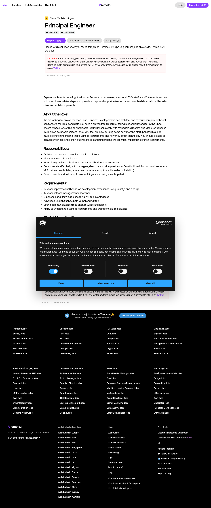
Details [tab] (105, 233)
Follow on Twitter (169, 453)
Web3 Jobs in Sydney (68, 492)
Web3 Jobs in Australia (69, 497)
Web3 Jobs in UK (66, 462)
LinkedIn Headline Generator (175, 437)
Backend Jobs (66, 329)
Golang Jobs (66, 413)
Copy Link (111, 40)
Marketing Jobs (161, 368)
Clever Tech (56, 18)
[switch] (88, 272)
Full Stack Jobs (114, 329)
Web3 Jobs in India (67, 442)
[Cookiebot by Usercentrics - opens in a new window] (158, 223)
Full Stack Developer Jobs (166, 408)
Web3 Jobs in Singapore (70, 447)
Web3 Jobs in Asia (67, 437)
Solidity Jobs (19, 333)
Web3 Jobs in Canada (68, 477)
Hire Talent (50, 5)
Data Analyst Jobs (115, 408)
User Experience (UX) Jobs (72, 403)
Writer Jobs (112, 353)
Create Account (116, 462)
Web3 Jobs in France (68, 472)
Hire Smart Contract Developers (124, 483)
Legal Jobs (18, 388)
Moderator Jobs (161, 403)
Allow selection (105, 283)
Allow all (150, 283)
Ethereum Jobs (20, 353)
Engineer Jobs (160, 333)
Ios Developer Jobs (116, 393)
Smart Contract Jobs (23, 338)
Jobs (4, 5)
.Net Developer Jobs (69, 398)
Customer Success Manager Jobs (123, 383)
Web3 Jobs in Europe (68, 432)
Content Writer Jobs (23, 413)
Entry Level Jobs (161, 413)
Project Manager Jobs (70, 378)
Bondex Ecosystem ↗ (29, 438)
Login (180, 5)
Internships (16, 5)
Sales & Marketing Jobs (165, 338)
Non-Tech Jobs (161, 353)
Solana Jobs (159, 348)
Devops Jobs (160, 388)
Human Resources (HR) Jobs (27, 373)
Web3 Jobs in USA (67, 457)
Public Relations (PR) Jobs (25, 368)
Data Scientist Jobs (69, 408)
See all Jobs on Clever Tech (83, 40)
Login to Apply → (55, 40)
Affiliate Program (166, 449)
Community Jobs (68, 353)
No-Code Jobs (20, 348)
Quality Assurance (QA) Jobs (168, 373)
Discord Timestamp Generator (173, 432)
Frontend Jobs (20, 329)
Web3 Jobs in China (67, 487)
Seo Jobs (111, 378)
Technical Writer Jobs (70, 373)
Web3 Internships (116, 437)
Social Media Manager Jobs (120, 373)
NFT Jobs (64, 338)
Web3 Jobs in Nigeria (68, 467)
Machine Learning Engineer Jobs (123, 388)
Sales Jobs (112, 368)
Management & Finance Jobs (168, 343)
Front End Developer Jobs (25, 378)
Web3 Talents (114, 447)
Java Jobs (17, 398)
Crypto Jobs (112, 348)
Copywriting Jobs (162, 383)
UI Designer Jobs (162, 393)
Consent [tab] (58, 233)
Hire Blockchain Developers (121, 478)
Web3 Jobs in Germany (69, 482)
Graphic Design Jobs (23, 408)
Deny (61, 283)
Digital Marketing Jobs (117, 403)
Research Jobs (67, 388)
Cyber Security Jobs (22, 403)
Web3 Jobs (113, 432)
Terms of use (164, 468)
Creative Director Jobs (71, 383)
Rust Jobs (64, 333)
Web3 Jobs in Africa (68, 452)
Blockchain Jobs (161, 329)
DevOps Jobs (66, 348)
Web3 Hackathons (117, 442)
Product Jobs (19, 343)
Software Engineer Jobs (118, 413)
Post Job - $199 (115, 467)
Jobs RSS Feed (165, 463)
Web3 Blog (113, 452)
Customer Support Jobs (71, 343)
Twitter (56, 68)
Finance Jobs (19, 383)
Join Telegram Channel (133, 315)
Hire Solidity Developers (119, 488)
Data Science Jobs (69, 393)
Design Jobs (112, 338)
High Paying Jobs (33, 5)
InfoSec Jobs (113, 343)
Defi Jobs (111, 333)
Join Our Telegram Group (173, 458)
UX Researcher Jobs (23, 393)
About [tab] (152, 233)
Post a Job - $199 (197, 5)
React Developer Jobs (117, 398)
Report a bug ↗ (165, 473)
